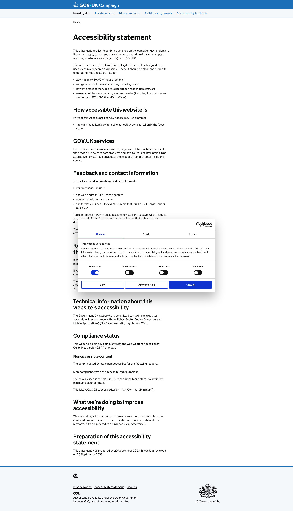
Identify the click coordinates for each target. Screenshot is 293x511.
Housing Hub (81, 13)
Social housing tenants (158, 13)
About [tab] (192, 234)
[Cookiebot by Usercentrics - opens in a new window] (198, 224)
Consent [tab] (100, 234)
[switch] (129, 272)
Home (76, 21)
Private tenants (104, 13)
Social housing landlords (192, 13)
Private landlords (129, 13)
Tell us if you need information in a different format (104, 181)
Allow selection (146, 284)
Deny (102, 284)
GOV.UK (131, 58)
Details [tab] (146, 234)
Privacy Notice (82, 487)
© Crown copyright (208, 501)
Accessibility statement (109, 487)
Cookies (132, 487)
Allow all (190, 284)
